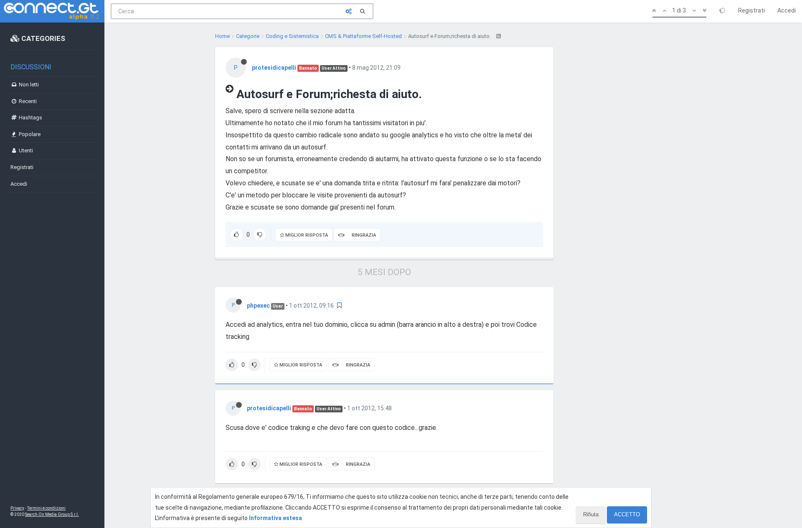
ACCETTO (627, 514)
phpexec (258, 305)
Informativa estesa (275, 518)
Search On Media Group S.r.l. (52, 514)
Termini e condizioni (46, 508)
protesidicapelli (274, 67)
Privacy (17, 508)
